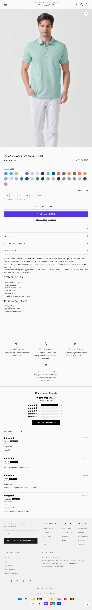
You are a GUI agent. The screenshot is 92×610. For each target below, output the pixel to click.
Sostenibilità (83, 537)
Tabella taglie (83, 190)
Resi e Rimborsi (10, 570)
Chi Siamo (82, 544)
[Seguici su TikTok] (30, 581)
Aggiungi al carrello (46, 207)
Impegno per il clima (46, 371)
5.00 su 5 (52, 398)
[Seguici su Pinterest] (24, 581)
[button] (33, 405)
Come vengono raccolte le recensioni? (18, 511)
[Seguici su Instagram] (17, 581)
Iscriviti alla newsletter (20, 541)
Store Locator (83, 540)
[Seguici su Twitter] (11, 581)
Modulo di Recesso (11, 574)
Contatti (7, 558)
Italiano (49, 588)
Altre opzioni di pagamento (46, 220)
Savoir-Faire (82, 529)
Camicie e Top (49, 533)
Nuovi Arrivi (48, 529)
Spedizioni (8, 566)
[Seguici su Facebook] (5, 581)
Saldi (46, 544)
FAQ (5, 562)
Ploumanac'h (47, 553)
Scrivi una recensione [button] (46, 422)
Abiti (46, 540)
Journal (81, 533)
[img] (9, 438)
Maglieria (47, 537)
